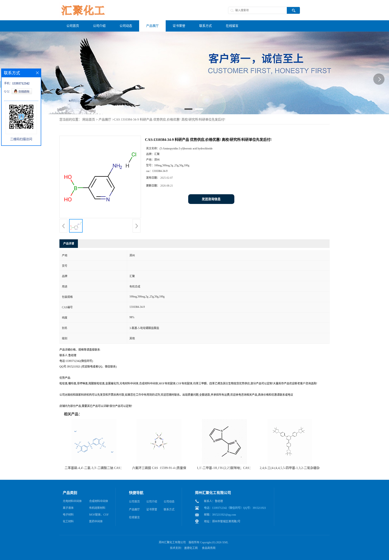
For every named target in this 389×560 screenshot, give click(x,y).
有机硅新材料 (97, 508)
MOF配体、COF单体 (99, 515)
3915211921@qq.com (224, 514)
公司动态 (169, 501)
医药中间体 (96, 521)
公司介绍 (151, 501)
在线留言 (134, 517)
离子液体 (68, 508)
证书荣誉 (151, 509)
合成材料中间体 (98, 501)
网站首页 (88, 119)
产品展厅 (105, 119)
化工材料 (68, 521)
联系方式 (169, 509)
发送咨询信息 (211, 199)
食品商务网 (208, 548)
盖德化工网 (191, 548)
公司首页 (134, 501)
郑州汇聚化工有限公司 (172, 542)
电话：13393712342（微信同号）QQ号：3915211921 (235, 508)
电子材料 (68, 514)
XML (225, 542)
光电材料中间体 (72, 501)
